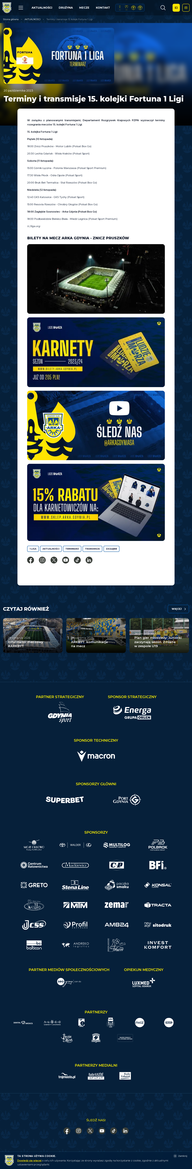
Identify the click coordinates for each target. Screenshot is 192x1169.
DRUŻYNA (66, 7)
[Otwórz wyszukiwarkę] (163, 8)
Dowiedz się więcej (29, 1160)
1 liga (33, 548)
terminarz (72, 548)
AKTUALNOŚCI (42, 7)
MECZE (84, 7)
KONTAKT (103, 7)
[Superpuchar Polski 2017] (133, 7)
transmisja (92, 548)
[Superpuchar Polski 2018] (140, 7)
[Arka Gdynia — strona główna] (6, 7)
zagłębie (111, 548)
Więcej (177, 608)
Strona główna (11, 19)
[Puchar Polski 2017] (126, 7)
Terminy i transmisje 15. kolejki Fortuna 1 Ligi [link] (69, 19)
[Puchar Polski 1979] (119, 7)
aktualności (50, 548)
